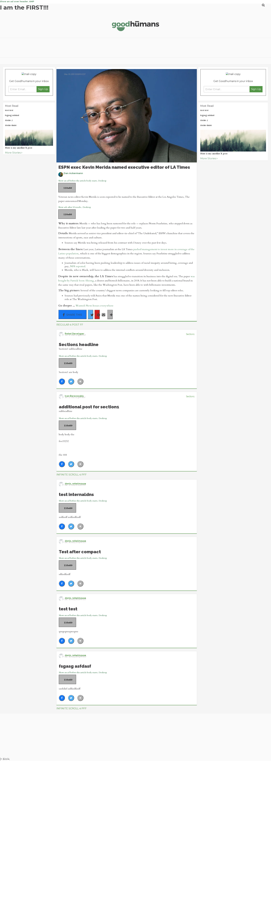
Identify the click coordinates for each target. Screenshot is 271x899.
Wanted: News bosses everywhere (94, 305)
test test (9, 110)
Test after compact (80, 551)
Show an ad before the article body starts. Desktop (83, 356)
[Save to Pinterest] (97, 314)
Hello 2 (9, 120)
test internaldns (76, 494)
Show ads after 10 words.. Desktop (74, 207)
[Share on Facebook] (72, 314)
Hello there (11, 125)
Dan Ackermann (73, 173)
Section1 (190, 334)
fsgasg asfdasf (12, 115)
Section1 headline (78, 344)
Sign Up (43, 89)
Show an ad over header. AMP (17, 1)
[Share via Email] (103, 314)
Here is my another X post (18, 147)
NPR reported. (78, 266)
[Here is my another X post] (29, 138)
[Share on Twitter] (90, 314)
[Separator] (110, 314)
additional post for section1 (89, 406)
